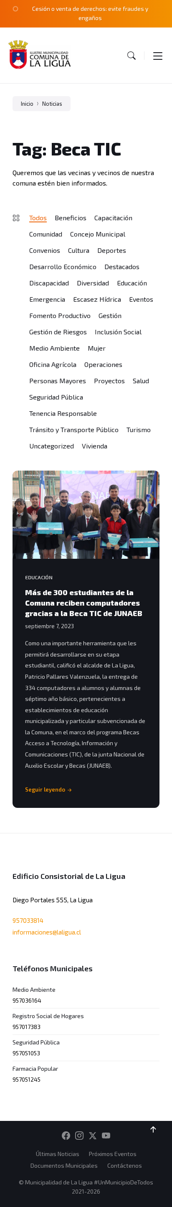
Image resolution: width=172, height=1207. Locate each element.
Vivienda (94, 446)
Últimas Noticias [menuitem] (57, 1153)
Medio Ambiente (54, 348)
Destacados (121, 266)
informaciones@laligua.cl (47, 932)
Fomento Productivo (60, 315)
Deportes (111, 250)
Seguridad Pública (56, 397)
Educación (132, 283)
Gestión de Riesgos (58, 332)
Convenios (44, 250)
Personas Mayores (57, 381)
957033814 (28, 920)
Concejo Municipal (97, 234)
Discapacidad (49, 283)
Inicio (27, 103)
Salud (141, 381)
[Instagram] (79, 1136)
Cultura (78, 250)
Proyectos (109, 381)
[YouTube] (106, 1136)
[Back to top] (153, 1129)
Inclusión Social (118, 332)
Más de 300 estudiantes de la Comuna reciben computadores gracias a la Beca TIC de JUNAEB (83, 603)
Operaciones (103, 364)
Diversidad (93, 283)
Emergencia (47, 299)
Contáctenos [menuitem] (124, 1165)
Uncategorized (51, 446)
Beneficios (70, 218)
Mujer (97, 348)
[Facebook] (66, 1136)
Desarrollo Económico (62, 266)
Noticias (52, 103)
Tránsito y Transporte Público (74, 429)
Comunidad (45, 234)
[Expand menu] (157, 55)
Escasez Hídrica (97, 299)
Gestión (110, 315)
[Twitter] (93, 1136)
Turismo (138, 429)
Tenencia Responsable (63, 413)
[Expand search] (131, 55)
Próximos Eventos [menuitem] (113, 1153)
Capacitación (113, 218)
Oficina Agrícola (52, 364)
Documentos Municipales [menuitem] (64, 1165)
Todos (38, 218)
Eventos (141, 299)
